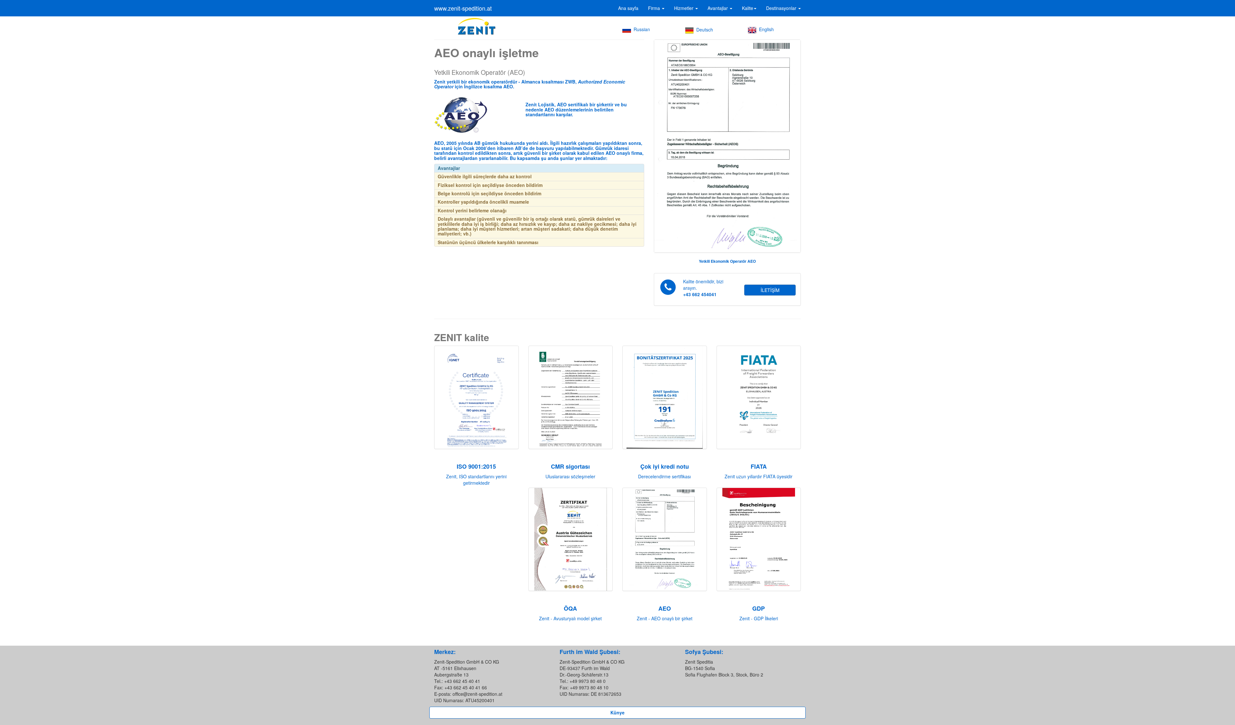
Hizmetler (684, 8)
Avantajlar (718, 8)
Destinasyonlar (782, 8)
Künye (617, 712)
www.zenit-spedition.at (463, 8)
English (765, 29)
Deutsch (703, 29)
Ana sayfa (628, 8)
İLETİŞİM (770, 290)
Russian (640, 29)
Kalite (747, 8)
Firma (654, 8)
